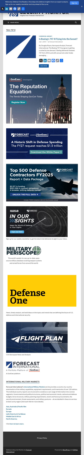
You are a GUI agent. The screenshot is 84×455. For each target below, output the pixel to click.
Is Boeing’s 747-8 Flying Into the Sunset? (58, 39)
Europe (8, 411)
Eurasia (8, 409)
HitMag (75, 450)
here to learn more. (17, 424)
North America (11, 419)
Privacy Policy (42, 438)
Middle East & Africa (13, 416)
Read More (43, 65)
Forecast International (56, 42)
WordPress (66, 450)
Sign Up (74, 3)
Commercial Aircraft (45, 36)
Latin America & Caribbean (16, 414)
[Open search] (75, 22)
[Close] (82, 6)
